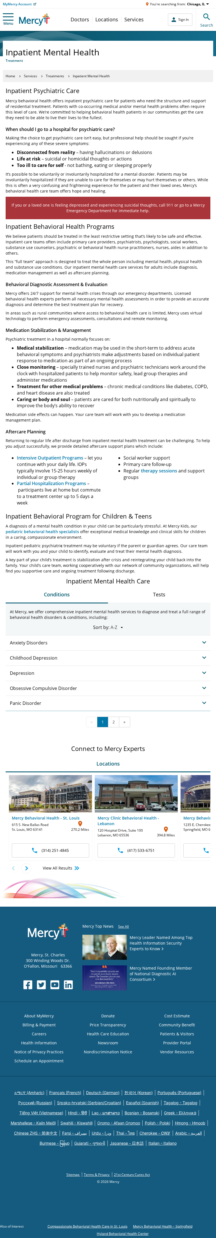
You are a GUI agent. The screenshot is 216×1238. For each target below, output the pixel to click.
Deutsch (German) (103, 1092)
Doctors (80, 19)
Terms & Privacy (97, 1174)
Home (10, 76)
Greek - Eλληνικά (180, 1112)
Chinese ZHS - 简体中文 (35, 1133)
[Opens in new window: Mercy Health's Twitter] (41, 984)
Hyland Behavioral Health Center (122, 1234)
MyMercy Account (17, 4)
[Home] (34, 19)
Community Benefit (177, 1024)
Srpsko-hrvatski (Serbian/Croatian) (89, 1102)
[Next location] (26, 868)
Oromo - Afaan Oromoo (118, 1123)
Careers (39, 1033)
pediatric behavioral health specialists (42, 531)
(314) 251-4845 (55, 850)
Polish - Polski (157, 1123)
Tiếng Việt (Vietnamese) (41, 1112)
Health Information (39, 1042)
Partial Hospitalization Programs (51, 483)
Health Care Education (108, 1033)
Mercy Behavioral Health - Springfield (162, 1226)
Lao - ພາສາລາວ (106, 1112)
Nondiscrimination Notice (108, 1051)
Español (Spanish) (142, 1102)
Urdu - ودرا (101, 1133)
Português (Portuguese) (179, 1092)
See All (123, 926)
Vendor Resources (177, 1051)
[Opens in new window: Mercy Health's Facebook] (27, 984)
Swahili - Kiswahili (76, 1123)
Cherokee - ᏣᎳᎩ (155, 1133)
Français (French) (65, 1092)
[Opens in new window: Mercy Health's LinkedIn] (68, 984)
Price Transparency (108, 1024)
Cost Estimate (177, 1016)
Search (206, 25)
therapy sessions (159, 471)
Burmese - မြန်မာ (54, 1143)
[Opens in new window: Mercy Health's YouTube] (54, 984)
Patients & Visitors (177, 1033)
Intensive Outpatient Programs (50, 458)
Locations (106, 19)
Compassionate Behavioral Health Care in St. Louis (87, 1226)
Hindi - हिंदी (77, 1112)
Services (134, 19)
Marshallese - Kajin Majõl (33, 1123)
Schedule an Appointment (39, 1060)
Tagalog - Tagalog (180, 1102)
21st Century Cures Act (132, 1174)
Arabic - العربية (188, 1133)
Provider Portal (177, 1042)
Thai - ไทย (125, 1133)
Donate (108, 1016)
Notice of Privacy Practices (39, 1051)
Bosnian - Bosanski (142, 1112)
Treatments (55, 76)
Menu (8, 23)
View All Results (57, 868)
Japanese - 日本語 (127, 1143)
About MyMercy (39, 1016)
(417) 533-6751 (141, 850)
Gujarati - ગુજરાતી (89, 1143)
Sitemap (73, 1174)
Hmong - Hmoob (190, 1123)
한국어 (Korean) (138, 1092)
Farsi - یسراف (74, 1133)
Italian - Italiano (162, 1143)
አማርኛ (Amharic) (29, 1092)
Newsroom (108, 1042)
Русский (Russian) (35, 1102)
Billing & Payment (39, 1024)
